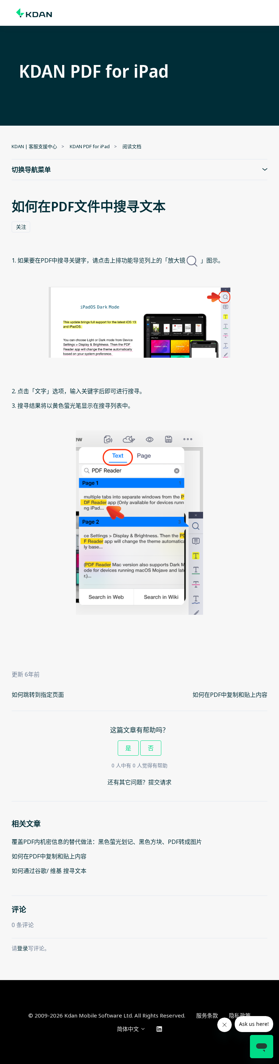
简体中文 (128, 1028)
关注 (21, 226)
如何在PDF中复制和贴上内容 (230, 695)
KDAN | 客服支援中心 (34, 146)
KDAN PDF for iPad (90, 146)
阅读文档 (131, 146)
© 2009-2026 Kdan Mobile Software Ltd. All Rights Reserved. (106, 1015)
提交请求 (159, 782)
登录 (22, 948)
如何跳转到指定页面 (38, 695)
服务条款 (207, 1015)
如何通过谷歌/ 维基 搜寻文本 (49, 871)
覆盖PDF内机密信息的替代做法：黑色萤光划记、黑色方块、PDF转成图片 (107, 842)
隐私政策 (240, 1015)
